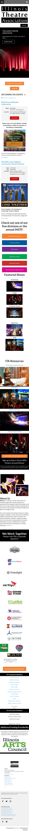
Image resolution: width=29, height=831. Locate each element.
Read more (9, 525)
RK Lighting (14, 706)
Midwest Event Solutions (14, 701)
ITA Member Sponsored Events (14, 365)
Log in (24, 25)
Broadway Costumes (14, 682)
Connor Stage (14, 684)
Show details (4, 157)
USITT (14, 708)
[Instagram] (10, 801)
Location (6, 112)
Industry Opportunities (14, 431)
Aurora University (14, 677)
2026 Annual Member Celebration (10, 103)
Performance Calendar (8, 784)
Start (7, 168)
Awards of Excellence (8, 780)
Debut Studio (14, 687)
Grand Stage (14, 694)
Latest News (14, 387)
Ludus (14, 698)
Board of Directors (7, 782)
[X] (6, 801)
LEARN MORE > (8, 41)
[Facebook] (3, 801)
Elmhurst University (14, 689)
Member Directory (14, 409)
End (8, 169)
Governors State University (14, 691)
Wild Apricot (17, 828)
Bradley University (14, 680)
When (7, 108)
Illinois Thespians (14, 696)
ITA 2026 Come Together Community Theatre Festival (12, 163)
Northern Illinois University (14, 703)
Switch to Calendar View (9, 97)
